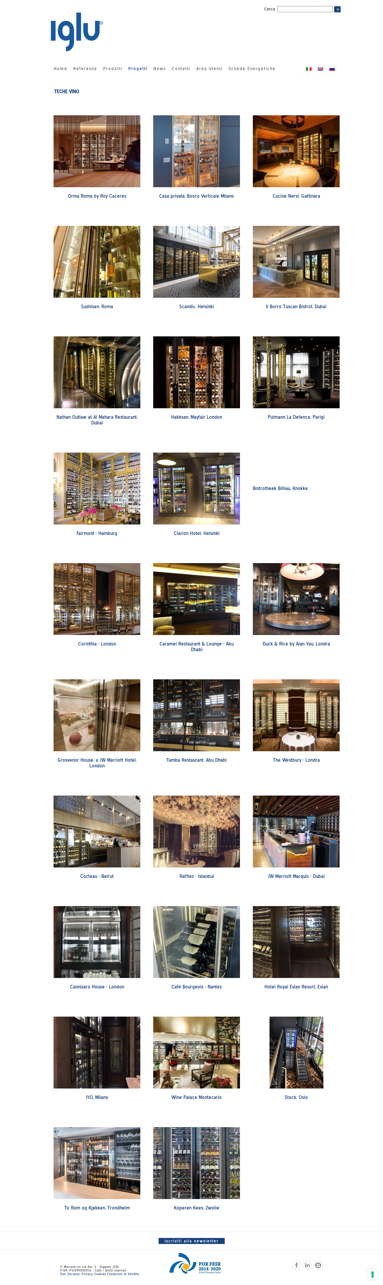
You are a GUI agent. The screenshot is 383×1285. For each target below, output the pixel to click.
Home (60, 68)
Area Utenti (209, 68)
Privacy (87, 1274)
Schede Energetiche (252, 68)
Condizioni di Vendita (123, 1274)
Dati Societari (70, 1274)
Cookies (100, 1274)
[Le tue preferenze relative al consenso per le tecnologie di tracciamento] (372, 1274)
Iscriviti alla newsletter (192, 1241)
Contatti (181, 68)
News (159, 68)
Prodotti (112, 68)
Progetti (138, 68)
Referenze (85, 68)
